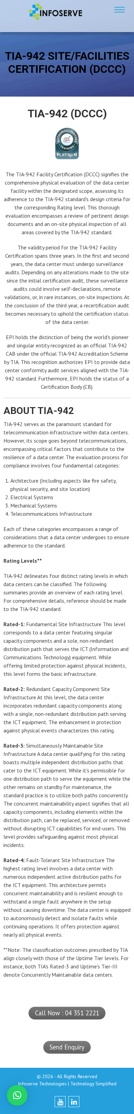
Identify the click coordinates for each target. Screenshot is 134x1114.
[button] (17, 1095)
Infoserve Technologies (42, 1084)
